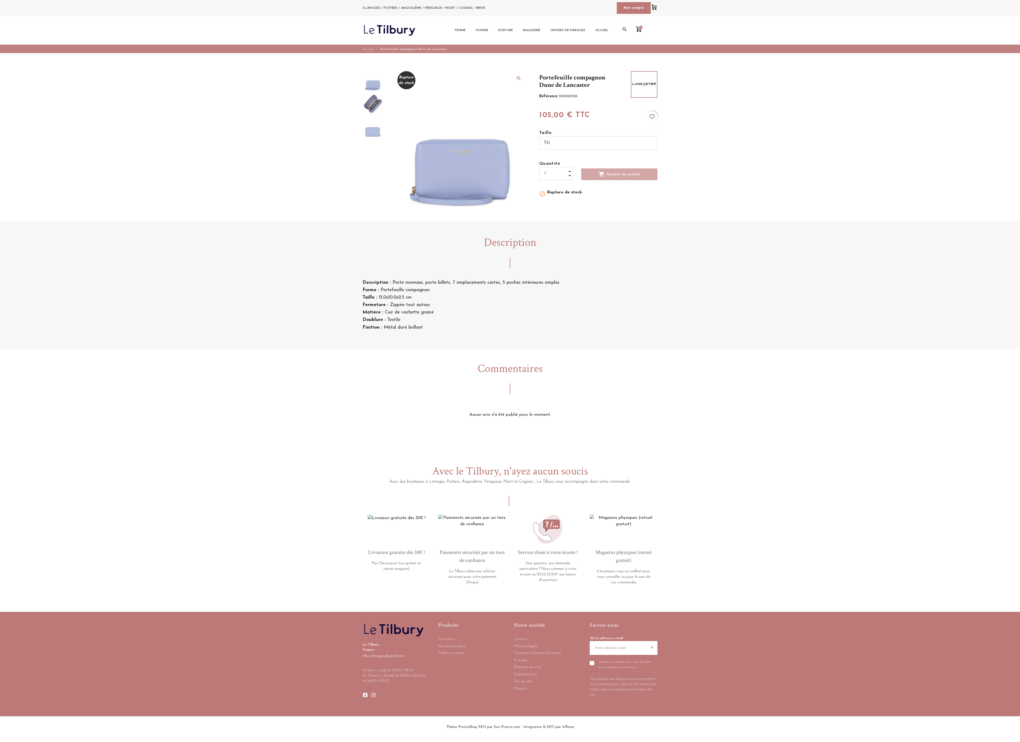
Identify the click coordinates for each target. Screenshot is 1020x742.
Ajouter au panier (619, 174)
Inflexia (568, 727)
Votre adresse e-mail (606, 638)
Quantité (549, 164)
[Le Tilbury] (389, 30)
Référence (549, 96)
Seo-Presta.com (507, 727)
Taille (545, 133)
